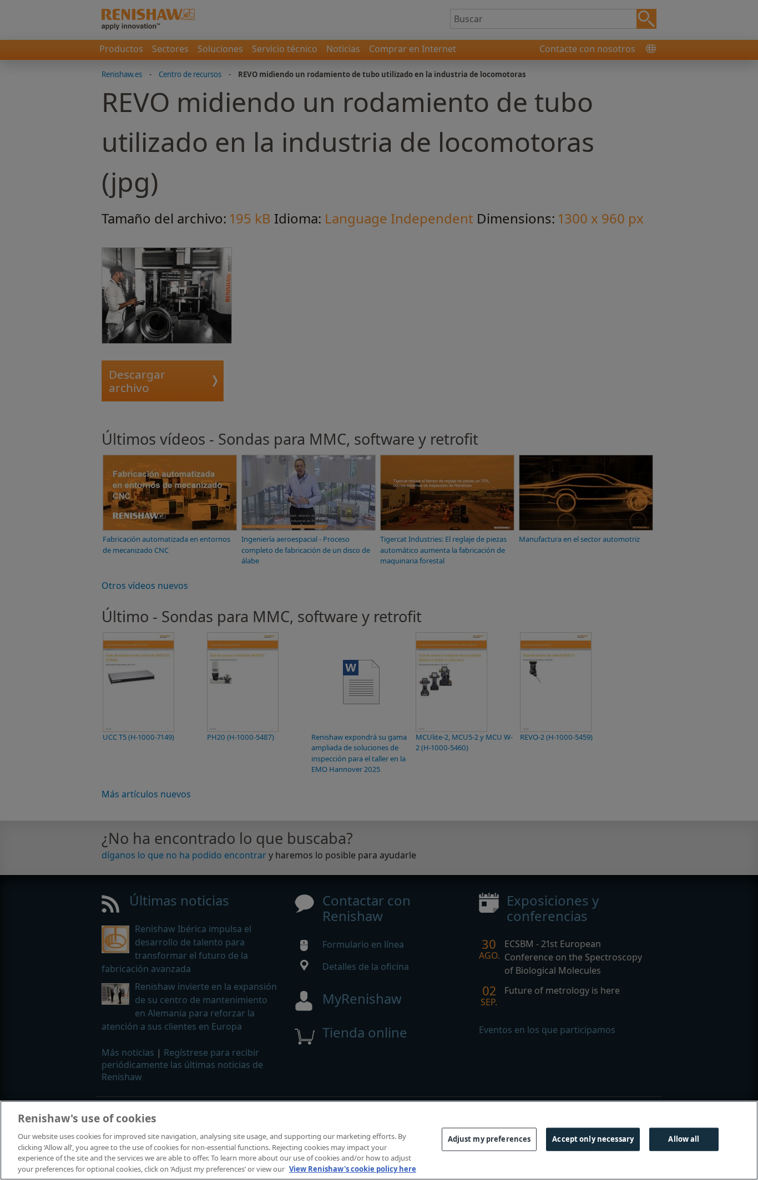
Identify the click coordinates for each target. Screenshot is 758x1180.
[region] (379, 1140)
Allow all (683, 1139)
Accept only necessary (593, 1139)
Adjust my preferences (489, 1139)
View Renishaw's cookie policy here (352, 1168)
